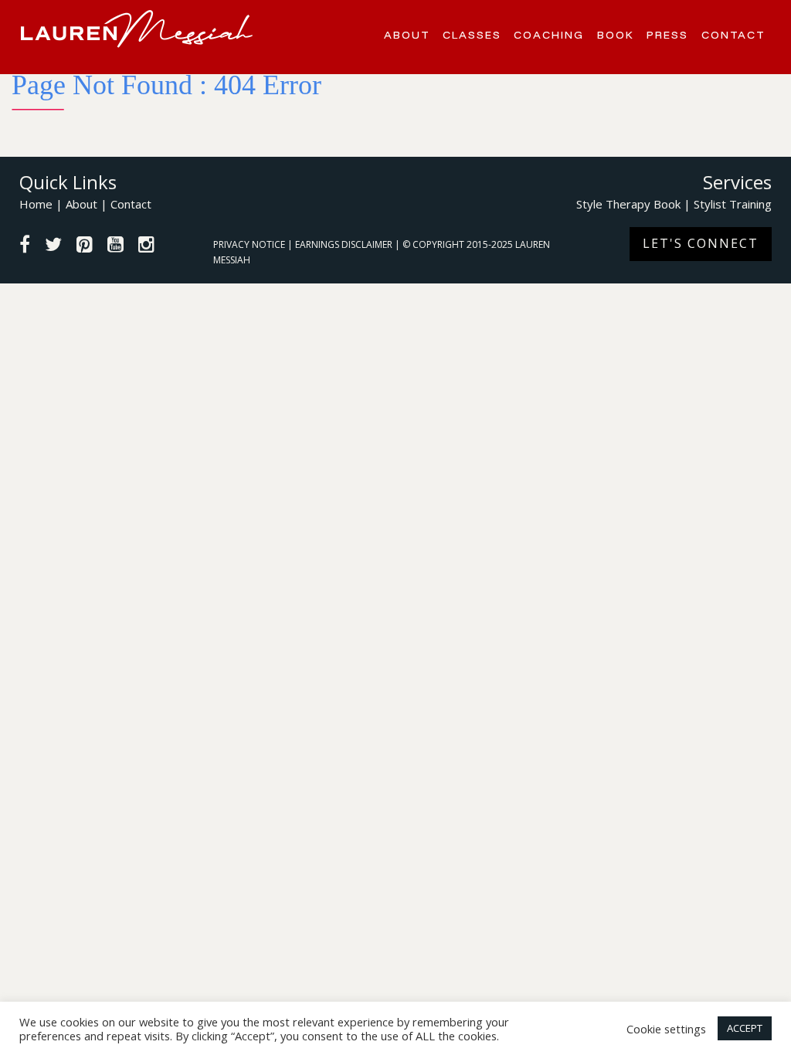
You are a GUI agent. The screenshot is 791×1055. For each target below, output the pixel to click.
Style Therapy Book (628, 204)
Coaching (549, 35)
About (407, 35)
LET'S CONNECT (701, 243)
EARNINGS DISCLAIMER (345, 244)
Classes (472, 35)
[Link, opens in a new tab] (24, 246)
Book (615, 35)
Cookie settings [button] (666, 1029)
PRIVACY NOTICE (250, 244)
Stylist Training (733, 204)
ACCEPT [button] (744, 1028)
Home (36, 204)
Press (667, 35)
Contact (733, 35)
